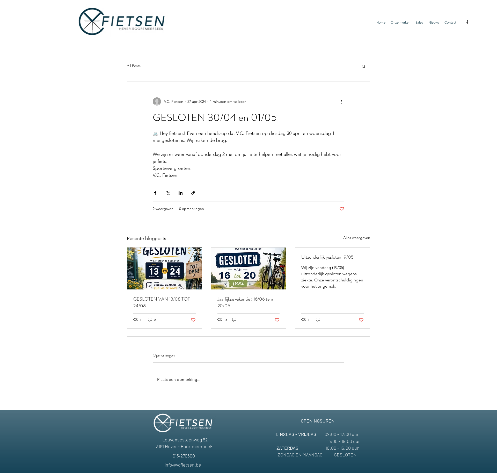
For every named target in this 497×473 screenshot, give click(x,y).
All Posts (134, 65)
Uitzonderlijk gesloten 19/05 (327, 257)
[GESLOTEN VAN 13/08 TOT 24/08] (164, 268)
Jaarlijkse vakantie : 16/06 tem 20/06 (245, 302)
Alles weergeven (356, 237)
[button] (363, 66)
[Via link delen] (193, 192)
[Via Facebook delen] (155, 192)
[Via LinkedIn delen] (180, 192)
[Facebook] (467, 22)
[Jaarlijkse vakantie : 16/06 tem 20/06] (248, 268)
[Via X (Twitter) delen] (167, 192)
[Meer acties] (341, 101)
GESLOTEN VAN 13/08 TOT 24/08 (161, 302)
